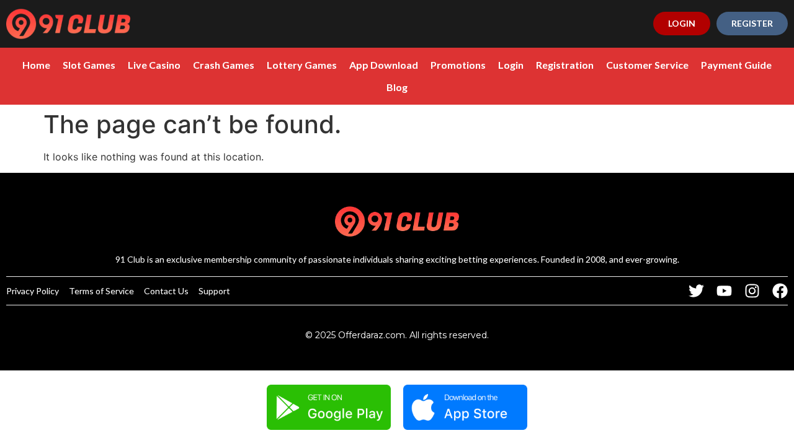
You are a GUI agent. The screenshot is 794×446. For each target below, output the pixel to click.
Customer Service (647, 65)
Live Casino (154, 65)
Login (511, 65)
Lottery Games (302, 65)
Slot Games (89, 65)
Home (36, 65)
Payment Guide (736, 65)
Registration (565, 65)
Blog (397, 87)
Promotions (458, 65)
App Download (383, 65)
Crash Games (223, 65)
